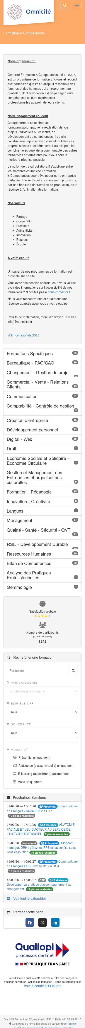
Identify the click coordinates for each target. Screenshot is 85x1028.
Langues (42, 510)
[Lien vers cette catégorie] (58, 354)
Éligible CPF (22, 703)
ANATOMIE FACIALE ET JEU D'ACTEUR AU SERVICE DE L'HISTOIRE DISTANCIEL (41, 829)
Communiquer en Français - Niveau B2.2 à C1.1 (42, 808)
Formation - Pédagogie (42, 491)
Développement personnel (42, 429)
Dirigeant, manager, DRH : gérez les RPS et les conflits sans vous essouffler (41, 847)
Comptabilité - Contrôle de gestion (42, 408)
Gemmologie (42, 587)
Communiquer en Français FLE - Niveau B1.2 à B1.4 (42, 863)
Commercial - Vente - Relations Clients (42, 384)
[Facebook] (30, 922)
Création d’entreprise (42, 420)
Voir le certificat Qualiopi (42, 985)
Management (42, 520)
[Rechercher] (73, 670)
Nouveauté (20, 724)
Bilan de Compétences (42, 563)
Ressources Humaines (42, 553)
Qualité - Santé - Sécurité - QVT (42, 532)
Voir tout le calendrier (29, 898)
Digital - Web (42, 439)
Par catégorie (23, 682)
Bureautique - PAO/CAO (42, 362)
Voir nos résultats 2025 (23, 335)
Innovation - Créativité (42, 501)
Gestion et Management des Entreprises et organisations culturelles (42, 477)
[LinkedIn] (55, 922)
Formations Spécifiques (42, 353)
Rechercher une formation (32, 657)
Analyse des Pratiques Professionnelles (42, 575)
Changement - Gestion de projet (42, 372)
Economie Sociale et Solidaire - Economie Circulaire (42, 461)
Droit (42, 448)
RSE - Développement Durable (42, 544)
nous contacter (58, 292)
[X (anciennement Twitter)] (42, 922)
